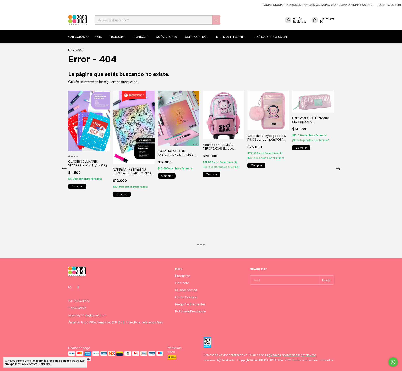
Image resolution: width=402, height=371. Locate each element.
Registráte (299, 21)
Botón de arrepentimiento (299, 355)
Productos (118, 36)
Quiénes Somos (167, 36)
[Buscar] (216, 20)
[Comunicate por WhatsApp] (393, 362)
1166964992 (77, 308)
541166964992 (79, 301)
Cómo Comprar (196, 36)
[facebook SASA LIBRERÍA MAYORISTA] (78, 287)
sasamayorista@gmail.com (87, 315)
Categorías (76, 36)
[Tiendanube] (220, 361)
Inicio (98, 36)
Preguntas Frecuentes (230, 36)
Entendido (45, 364)
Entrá (296, 18)
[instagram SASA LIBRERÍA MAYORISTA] (69, 287)
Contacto (141, 36)
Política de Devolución (270, 36)
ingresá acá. (274, 355)
